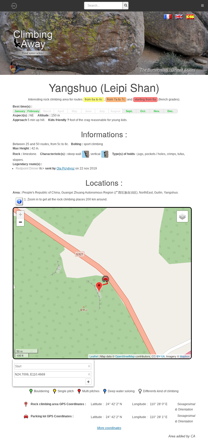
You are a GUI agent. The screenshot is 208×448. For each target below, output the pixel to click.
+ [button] (20, 214)
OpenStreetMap (125, 356)
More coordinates (109, 428)
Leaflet (94, 356)
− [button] (20, 222)
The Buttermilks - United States (167, 70)
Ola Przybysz (66, 168)
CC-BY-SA (158, 356)
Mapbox (185, 356)
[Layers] (182, 216)
